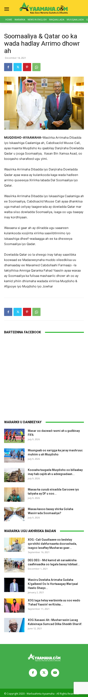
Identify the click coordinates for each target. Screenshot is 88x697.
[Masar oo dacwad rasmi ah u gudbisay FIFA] (14, 436)
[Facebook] (8, 67)
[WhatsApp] (36, 67)
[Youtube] (55, 673)
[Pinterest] (27, 67)
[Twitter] (18, 67)
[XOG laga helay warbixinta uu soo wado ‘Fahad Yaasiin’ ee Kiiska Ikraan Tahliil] (14, 605)
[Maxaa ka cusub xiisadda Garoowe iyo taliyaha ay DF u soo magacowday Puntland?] (14, 494)
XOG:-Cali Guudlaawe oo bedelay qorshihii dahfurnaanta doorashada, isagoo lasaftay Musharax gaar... (52, 543)
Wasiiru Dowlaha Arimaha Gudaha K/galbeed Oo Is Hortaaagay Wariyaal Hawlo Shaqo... (53, 584)
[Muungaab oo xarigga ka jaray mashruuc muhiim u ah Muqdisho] (14, 455)
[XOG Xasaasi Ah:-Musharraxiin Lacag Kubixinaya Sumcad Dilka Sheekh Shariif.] (14, 625)
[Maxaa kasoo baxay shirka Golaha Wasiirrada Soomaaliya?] (14, 514)
